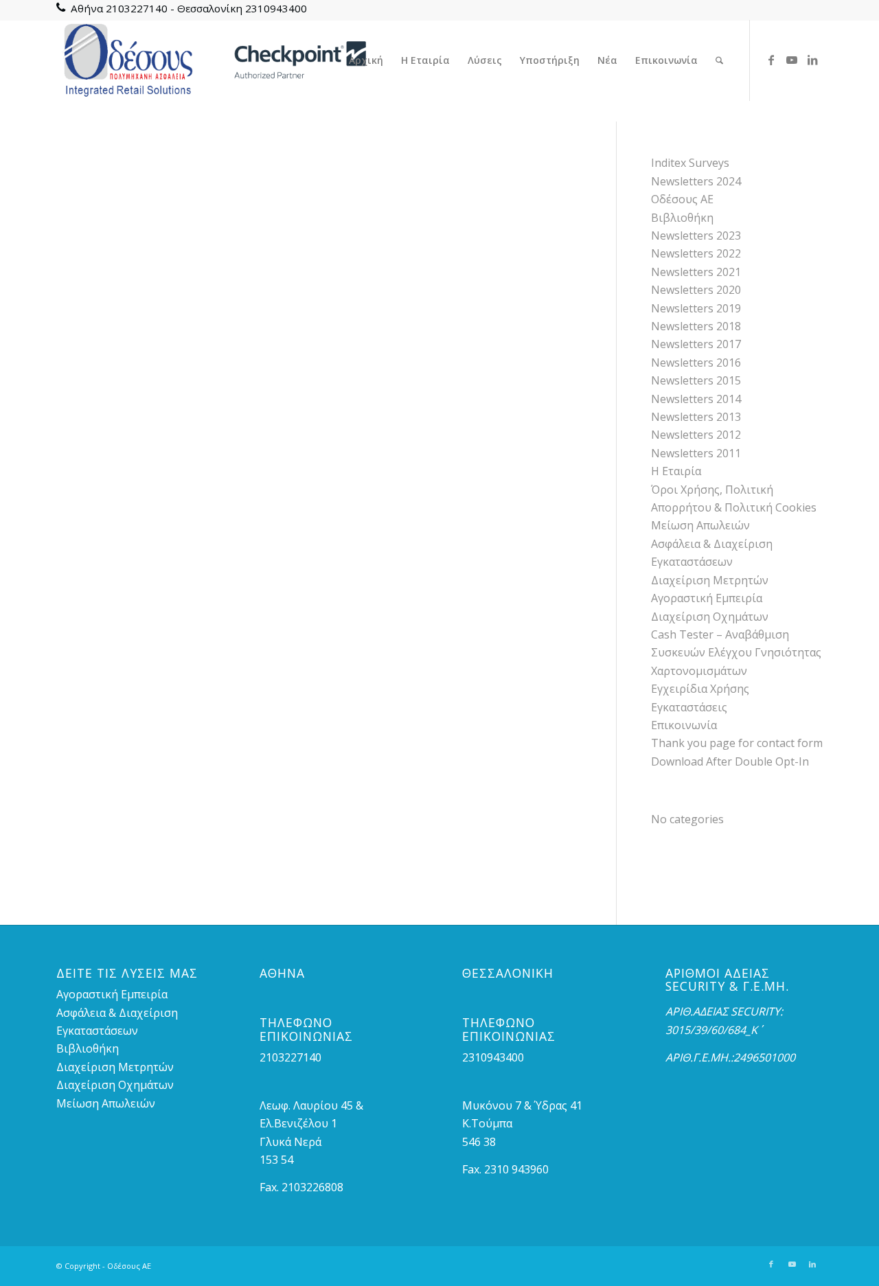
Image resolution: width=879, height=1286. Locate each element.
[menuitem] (366, 60)
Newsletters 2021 (696, 271)
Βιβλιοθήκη (682, 217)
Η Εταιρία (676, 471)
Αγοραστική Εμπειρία (706, 598)
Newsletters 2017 (696, 344)
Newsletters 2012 (696, 434)
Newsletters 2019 (696, 308)
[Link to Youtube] (791, 59)
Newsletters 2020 (696, 289)
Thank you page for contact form (737, 742)
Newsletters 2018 (696, 326)
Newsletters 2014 (696, 398)
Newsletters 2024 (696, 181)
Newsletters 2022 (696, 253)
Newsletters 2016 (696, 362)
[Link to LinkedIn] (812, 59)
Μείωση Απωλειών (700, 525)
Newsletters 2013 (696, 416)
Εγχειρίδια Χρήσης (700, 688)
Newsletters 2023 (696, 235)
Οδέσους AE (682, 199)
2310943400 (276, 8)
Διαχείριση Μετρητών (709, 580)
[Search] (719, 60)
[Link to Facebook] (771, 59)
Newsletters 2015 (696, 380)
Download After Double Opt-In (730, 761)
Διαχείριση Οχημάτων (709, 616)
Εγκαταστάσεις (689, 707)
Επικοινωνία (684, 725)
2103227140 (137, 8)
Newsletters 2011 (696, 453)
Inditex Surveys (690, 162)
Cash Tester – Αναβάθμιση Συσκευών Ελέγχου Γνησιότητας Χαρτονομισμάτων (736, 652)
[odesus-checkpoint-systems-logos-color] (212, 60)
